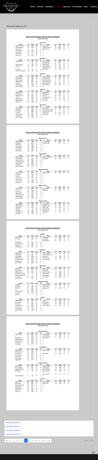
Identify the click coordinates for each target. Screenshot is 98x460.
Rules (86, 6)
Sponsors (66, 6)
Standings (49, 6)
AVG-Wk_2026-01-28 (13, 434)
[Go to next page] (46, 440)
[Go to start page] (6, 440)
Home (32, 6)
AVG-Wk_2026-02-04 (13, 430)
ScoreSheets (77, 6)
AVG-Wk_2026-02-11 (13, 426)
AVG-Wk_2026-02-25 (17, 26)
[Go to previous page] (9, 440)
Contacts (93, 6)
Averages (58, 6)
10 (43, 440)
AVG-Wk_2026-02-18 (13, 423)
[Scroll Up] (93, 452)
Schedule (40, 6)
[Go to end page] (50, 440)
